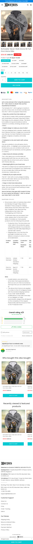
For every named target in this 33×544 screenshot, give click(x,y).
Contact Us (4, 504)
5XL (27, 72)
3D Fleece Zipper (15, 63)
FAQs (2, 506)
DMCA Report (13, 537)
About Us (3, 501)
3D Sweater (5, 66)
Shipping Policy (5, 519)
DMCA (3, 511)
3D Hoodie (21, 60)
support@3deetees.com (8, 494)
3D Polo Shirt (13, 66)
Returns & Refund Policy (8, 522)
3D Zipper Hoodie (15, 58)
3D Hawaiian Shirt (23, 66)
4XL (23, 72)
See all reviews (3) (16, 314)
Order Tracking (5, 509)
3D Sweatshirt (5, 63)
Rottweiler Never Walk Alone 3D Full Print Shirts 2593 (12, 387)
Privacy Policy (5, 530)
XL (11, 72)
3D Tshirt (14, 60)
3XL (19, 72)
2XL (15, 72)
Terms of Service (6, 525)
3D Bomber (23, 63)
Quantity (3, 77)
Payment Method (6, 527)
